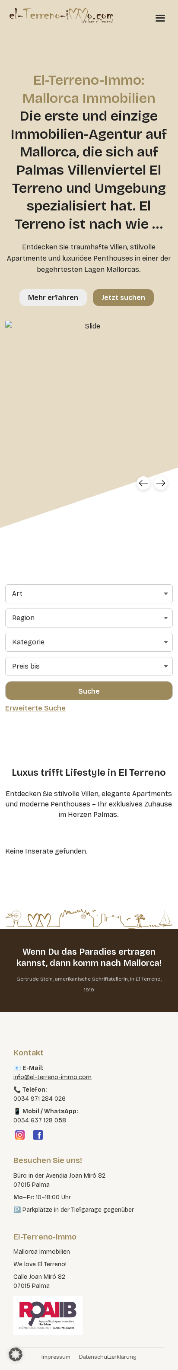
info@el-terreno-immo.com (52, 1077)
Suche (89, 691)
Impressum (55, 1357)
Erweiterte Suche (35, 708)
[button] (15, 1354)
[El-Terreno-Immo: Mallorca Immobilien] (61, 15)
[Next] (161, 483)
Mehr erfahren (53, 297)
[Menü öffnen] (160, 18)
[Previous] (143, 483)
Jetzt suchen (123, 297)
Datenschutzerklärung (108, 1357)
